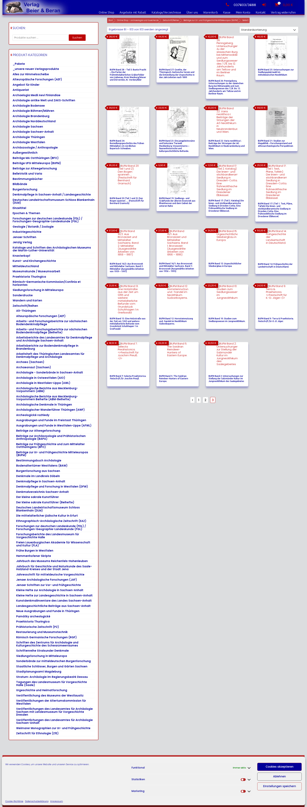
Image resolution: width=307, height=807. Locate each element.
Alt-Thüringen (26, 311)
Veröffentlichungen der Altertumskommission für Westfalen (51, 702)
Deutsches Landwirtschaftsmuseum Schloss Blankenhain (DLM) (54, 201)
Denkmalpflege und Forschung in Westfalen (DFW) (52, 486)
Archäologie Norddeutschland (34, 121)
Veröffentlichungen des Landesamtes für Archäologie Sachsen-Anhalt (54, 721)
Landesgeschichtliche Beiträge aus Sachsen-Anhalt (53, 606)
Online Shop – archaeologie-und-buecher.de (137, 20)
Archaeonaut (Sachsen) (33, 367)
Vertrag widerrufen (283, 12)
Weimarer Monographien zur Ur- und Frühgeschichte (53, 728)
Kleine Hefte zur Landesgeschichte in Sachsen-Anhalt (54, 595)
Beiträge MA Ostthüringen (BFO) (36, 158)
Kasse (226, 12)
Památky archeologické (33, 616)
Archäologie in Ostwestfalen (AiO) (40, 378)
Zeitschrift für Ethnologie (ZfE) (37, 733)
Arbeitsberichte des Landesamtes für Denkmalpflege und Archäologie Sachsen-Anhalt (54, 339)
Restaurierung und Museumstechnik (42, 632)
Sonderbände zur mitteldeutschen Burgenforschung (53, 661)
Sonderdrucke (23, 295)
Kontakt (261, 12)
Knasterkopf (21, 256)
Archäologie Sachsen (28, 126)
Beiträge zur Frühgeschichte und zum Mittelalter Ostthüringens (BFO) (50, 445)
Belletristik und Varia (27, 173)
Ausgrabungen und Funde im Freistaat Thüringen (51, 420)
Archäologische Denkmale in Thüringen (44, 404)
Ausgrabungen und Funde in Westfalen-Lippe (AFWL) (53, 425)
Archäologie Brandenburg (31, 116)
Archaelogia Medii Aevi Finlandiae (36, 95)
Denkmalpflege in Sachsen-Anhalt (40, 481)
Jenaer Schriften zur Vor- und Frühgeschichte (48, 585)
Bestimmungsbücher (28, 179)
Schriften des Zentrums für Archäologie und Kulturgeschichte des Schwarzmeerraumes (47, 644)
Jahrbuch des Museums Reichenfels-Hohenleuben (52, 561)
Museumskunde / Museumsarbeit (36, 271)
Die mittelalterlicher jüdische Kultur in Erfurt (47, 515)
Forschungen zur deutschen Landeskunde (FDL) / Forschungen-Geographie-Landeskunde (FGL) (47, 220)
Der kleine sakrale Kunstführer (37, 497)
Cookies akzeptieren (279, 767)
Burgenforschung (25, 189)
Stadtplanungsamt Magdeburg (38, 671)
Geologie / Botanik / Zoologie (33, 226)
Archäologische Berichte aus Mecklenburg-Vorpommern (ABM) (47, 389)
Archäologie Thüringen (29, 137)
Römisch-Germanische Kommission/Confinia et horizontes (47, 283)
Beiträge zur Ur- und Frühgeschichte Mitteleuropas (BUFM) (211, 20)
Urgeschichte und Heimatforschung (41, 690)
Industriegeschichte (27, 232)
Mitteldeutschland (26, 266)
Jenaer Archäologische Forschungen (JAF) (46, 580)
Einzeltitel (19, 208)
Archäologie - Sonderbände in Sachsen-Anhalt (49, 372)
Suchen (77, 37)
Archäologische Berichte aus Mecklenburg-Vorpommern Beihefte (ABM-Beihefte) (47, 398)
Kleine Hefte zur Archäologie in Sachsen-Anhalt (49, 590)
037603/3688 (245, 5)
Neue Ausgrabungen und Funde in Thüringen (47, 611)
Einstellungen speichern (279, 786)
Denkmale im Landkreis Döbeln (38, 476)
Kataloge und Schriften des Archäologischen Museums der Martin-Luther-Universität (52, 249)
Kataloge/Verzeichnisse (166, 12)
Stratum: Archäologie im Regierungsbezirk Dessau (52, 677)
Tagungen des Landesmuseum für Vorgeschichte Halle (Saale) (51, 683)
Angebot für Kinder (26, 85)
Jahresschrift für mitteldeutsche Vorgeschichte (50, 574)
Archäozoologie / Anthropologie (35, 147)
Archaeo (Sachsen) (30, 362)
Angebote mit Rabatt (133, 12)
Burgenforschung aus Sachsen (38, 471)
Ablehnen (279, 776)
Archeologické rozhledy (32, 415)
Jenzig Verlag (22, 242)
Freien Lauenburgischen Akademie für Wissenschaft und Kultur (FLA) (53, 544)
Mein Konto (243, 12)
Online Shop (106, 12)
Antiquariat (21, 90)
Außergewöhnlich (25, 153)
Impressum (56, 801)
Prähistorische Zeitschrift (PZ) (37, 627)
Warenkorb (210, 12)
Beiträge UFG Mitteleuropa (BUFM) (37, 163)
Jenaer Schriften (24, 237)
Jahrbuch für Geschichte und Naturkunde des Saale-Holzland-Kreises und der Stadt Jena (54, 567)
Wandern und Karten (27, 300)
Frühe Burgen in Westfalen (34, 550)
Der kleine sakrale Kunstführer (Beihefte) (45, 502)
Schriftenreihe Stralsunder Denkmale (42, 650)
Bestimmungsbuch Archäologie (38, 460)
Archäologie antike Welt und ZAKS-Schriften (44, 100)
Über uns (192, 12)
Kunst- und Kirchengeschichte (34, 261)
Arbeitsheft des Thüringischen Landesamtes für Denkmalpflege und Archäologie (50, 355)
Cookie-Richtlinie (14, 801)
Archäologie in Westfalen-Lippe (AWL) (43, 383)
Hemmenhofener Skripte (33, 556)
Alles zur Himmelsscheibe (31, 74)
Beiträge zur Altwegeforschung (35, 168)
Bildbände (20, 184)
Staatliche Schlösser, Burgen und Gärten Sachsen (51, 666)
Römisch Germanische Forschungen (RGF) (46, 637)
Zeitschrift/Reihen (171, 20)
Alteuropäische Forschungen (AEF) (37, 79)
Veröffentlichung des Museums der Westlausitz (50, 695)
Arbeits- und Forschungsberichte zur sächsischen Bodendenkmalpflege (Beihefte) (51, 330)
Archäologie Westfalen (29, 142)
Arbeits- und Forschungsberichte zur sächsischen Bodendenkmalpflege (51, 322)
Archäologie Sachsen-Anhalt (33, 132)
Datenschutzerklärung (37, 801)
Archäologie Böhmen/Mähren (33, 111)
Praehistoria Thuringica (29, 277)
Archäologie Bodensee (29, 106)
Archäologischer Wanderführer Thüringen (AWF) (50, 410)
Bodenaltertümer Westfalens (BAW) (42, 465)
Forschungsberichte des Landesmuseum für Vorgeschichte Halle (47, 535)
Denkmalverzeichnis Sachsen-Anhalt (42, 492)
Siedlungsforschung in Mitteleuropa (38, 290)
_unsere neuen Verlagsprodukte (36, 69)
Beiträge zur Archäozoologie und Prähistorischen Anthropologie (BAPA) (51, 437)
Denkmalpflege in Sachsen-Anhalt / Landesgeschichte (52, 194)
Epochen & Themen (26, 213)
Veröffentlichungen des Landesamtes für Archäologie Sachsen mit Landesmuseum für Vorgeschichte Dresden (54, 712)
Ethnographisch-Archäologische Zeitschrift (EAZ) (51, 521)
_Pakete (19, 64)
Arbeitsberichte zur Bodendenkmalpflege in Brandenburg (47, 347)
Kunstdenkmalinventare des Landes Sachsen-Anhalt (54, 600)
